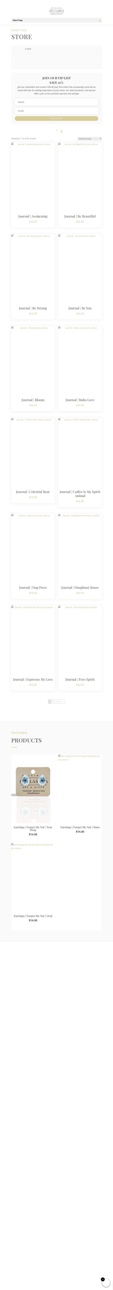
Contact (56, 1219)
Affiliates (56, 1227)
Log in (25, 1085)
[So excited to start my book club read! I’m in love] (22, 1146)
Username (28, 1038)
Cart (56, 1215)
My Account (56, 1223)
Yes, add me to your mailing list (40, 1064)
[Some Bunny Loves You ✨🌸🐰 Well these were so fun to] (68, 1154)
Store (56, 1211)
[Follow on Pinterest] (62, 1259)
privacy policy (44, 1076)
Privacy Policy (56, 1235)
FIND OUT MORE (30, 1006)
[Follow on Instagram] (51, 1259)
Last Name (64, 1025)
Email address (30, 1052)
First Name (28, 1025)
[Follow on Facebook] (56, 1259)
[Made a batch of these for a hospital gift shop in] (45, 1141)
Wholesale (56, 1231)
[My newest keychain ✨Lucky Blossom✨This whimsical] (91, 1152)
